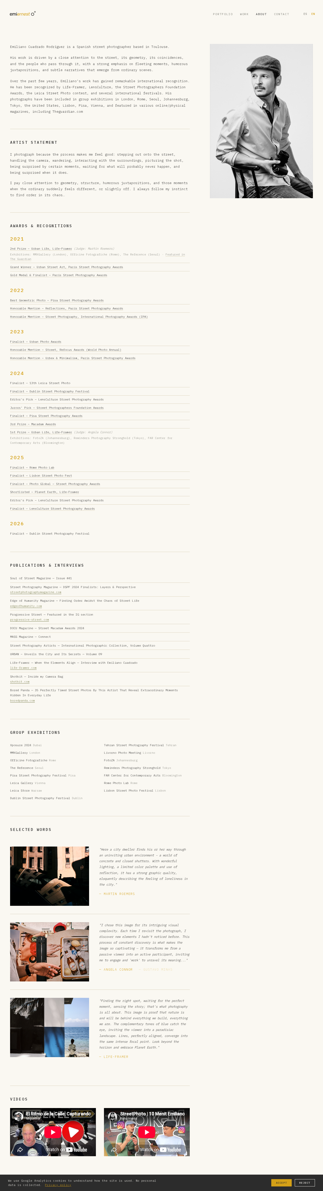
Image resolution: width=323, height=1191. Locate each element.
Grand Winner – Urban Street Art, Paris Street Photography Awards (66, 267)
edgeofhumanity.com (26, 606)
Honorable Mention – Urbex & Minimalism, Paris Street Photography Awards (73, 358)
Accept (281, 1182)
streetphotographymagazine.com (35, 592)
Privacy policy (58, 1185)
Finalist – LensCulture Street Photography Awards (52, 508)
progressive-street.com (29, 619)
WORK (244, 14)
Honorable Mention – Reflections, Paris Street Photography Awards (66, 308)
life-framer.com (23, 668)
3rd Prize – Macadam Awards (33, 424)
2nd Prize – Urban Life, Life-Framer (41, 248)
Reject (304, 1182)
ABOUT (261, 14)
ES (305, 14)
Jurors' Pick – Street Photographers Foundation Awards (57, 408)
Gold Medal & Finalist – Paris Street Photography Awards (58, 275)
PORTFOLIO (223, 14)
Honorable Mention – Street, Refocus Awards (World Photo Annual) (65, 350)
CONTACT (281, 14)
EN (313, 14)
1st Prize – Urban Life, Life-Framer (41, 432)
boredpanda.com (22, 700)
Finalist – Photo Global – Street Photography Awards (55, 484)
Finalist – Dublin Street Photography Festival (50, 391)
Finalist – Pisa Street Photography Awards (46, 416)
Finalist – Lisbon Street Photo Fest (41, 475)
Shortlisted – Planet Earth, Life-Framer (44, 492)
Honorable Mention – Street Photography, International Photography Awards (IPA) (79, 316)
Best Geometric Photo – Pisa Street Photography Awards (57, 300)
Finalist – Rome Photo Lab (32, 467)
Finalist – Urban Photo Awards (35, 341)
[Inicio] (22, 14)
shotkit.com (20, 681)
